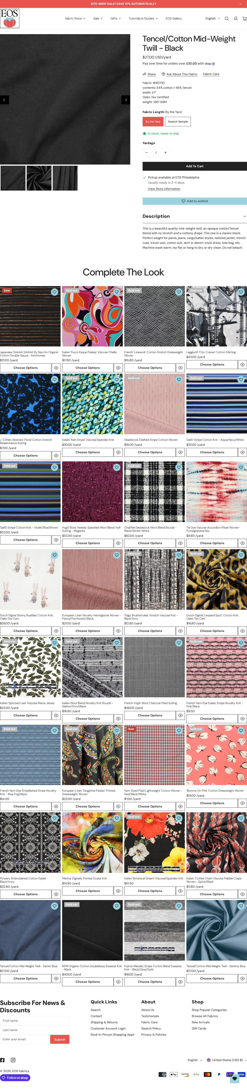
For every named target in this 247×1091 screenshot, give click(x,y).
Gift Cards (199, 1028)
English (211, 18)
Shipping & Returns (104, 1022)
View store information (164, 189)
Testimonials (150, 1016)
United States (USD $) (227, 1060)
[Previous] (4, 99)
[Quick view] (56, 367)
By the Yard (153, 121)
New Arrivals (201, 1022)
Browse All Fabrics (205, 1016)
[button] (75, 18)
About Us (147, 1010)
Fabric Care (211, 74)
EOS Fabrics (20, 1071)
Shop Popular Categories (209, 1010)
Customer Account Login (108, 1028)
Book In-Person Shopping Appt (112, 1035)
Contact (96, 1016)
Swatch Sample (178, 121)
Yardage (149, 143)
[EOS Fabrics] (9, 18)
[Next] (125, 99)
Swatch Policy (151, 1028)
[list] (65, 99)
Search (96, 1010)
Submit (59, 1040)
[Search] (226, 18)
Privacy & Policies (153, 1035)
